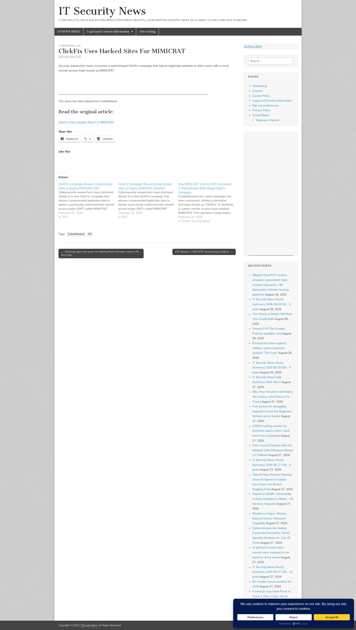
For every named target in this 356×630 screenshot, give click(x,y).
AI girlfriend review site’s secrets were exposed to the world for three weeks (270, 552)
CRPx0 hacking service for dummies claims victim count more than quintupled (271, 430)
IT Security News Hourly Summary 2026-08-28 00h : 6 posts (271, 367)
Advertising (147, 31)
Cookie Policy (261, 95)
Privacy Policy (261, 110)
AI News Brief (253, 46)
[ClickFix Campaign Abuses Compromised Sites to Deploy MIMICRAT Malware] (148, 200)
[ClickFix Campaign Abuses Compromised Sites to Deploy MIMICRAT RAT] (88, 200)
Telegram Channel (267, 120)
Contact (257, 90)
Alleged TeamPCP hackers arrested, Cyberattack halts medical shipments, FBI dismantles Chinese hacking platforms (270, 284)
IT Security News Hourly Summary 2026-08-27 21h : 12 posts (272, 571)
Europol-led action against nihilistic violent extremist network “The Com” (269, 347)
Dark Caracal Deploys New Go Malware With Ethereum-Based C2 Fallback (272, 450)
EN (79, 45)
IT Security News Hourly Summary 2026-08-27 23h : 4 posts (271, 464)
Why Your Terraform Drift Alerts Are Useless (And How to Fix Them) (272, 396)
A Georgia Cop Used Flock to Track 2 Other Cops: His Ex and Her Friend (271, 596)
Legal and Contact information (108, 31)
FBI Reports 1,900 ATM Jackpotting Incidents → (204, 251)
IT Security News (102, 11)
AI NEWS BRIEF (68, 31)
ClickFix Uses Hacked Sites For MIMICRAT (86, 122)
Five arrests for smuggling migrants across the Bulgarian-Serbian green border (272, 411)
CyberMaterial (68, 45)
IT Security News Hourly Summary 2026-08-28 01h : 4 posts (271, 304)
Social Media (260, 115)
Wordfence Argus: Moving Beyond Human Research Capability (269, 518)
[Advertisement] (133, 85)
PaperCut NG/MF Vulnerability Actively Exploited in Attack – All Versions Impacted (272, 498)
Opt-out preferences (265, 105)
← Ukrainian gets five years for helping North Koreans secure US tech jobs (100, 253)
